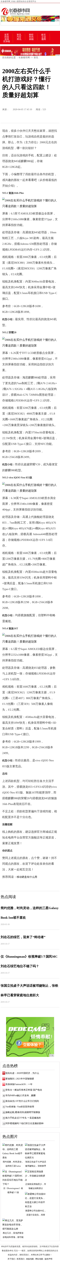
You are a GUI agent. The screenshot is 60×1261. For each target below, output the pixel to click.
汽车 (19, 37)
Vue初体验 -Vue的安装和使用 (19, 1106)
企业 (43, 37)
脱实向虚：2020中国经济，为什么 (22, 1073)
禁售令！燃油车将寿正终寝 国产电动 (23, 1090)
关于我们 (11, 1259)
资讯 (19, 35)
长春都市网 (24, 57)
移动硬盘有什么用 (27, 877)
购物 (31, 39)
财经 (31, 35)
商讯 (19, 39)
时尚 (31, 37)
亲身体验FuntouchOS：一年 (18, 1084)
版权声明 (48, 1259)
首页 (6, 35)
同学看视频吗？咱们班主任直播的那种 (24, 1123)
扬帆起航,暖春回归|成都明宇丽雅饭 (22, 1112)
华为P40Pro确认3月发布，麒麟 (20, 1095)
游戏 (6, 39)
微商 (43, 39)
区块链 (6, 41)
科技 (6, 37)
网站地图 (39, 1259)
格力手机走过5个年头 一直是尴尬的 (23, 1118)
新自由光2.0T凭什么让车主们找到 (22, 1101)
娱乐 (43, 35)
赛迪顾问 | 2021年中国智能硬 (19, 1079)
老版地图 (30, 1259)
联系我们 (20, 1259)
